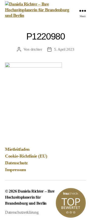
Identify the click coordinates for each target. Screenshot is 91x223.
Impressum (15, 169)
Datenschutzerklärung (22, 212)
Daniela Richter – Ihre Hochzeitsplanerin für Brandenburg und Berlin (30, 197)
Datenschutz (16, 162)
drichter (36, 49)
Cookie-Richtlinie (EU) (26, 156)
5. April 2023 (64, 49)
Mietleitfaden (17, 149)
